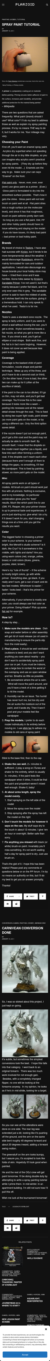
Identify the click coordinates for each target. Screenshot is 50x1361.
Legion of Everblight (21, 1206)
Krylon (24, 251)
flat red (5, 611)
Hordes (5, 1272)
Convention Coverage (37, 1253)
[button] (46, 1329)
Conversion (7, 923)
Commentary (7, 1271)
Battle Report (33, 1250)
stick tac (27, 728)
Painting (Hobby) (9, 19)
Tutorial (21, 19)
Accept (25, 1354)
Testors (29, 247)
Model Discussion (11, 1273)
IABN (11, 1272)
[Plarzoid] (25, 5)
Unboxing (13, 1275)
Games (16, 923)
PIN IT (14, 744)
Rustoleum (27, 259)
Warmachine (40, 923)
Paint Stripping (12, 81)
